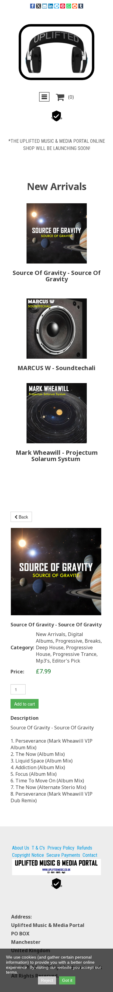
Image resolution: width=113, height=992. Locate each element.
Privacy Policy (60, 848)
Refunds (84, 848)
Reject (47, 980)
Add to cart (24, 704)
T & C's (38, 848)
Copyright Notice (28, 855)
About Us (20, 848)
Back (22, 517)
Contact (90, 855)
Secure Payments (63, 855)
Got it (67, 980)
